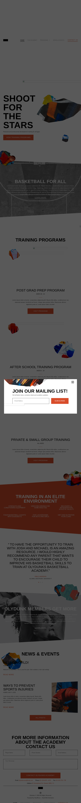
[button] (73, 382)
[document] (40, 401)
